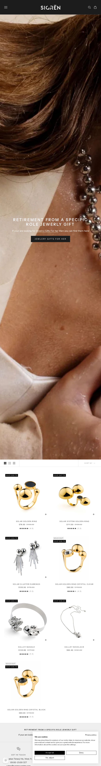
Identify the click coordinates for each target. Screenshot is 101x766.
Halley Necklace (74, 647)
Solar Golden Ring (26, 521)
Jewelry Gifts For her (47, 230)
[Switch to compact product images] (14, 463)
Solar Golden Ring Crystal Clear (74, 584)
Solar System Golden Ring (74, 521)
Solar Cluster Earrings (26, 584)
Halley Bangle (26, 647)
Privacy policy (90, 735)
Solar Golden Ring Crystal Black (26, 710)
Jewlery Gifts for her (50, 239)
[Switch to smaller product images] (9, 463)
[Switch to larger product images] (5, 463)
